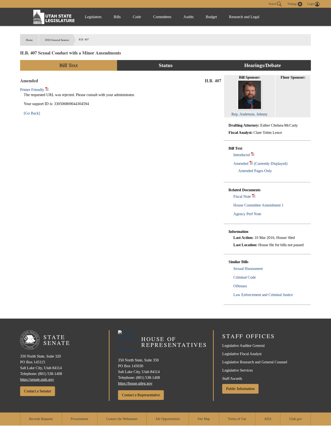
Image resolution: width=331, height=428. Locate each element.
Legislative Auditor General (243, 346)
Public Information (240, 389)
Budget (211, 17)
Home (29, 39)
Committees (162, 17)
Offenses (240, 286)
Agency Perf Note (247, 214)
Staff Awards (232, 378)
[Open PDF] (252, 155)
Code (137, 17)
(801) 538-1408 (50, 374)
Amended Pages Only (255, 171)
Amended (240, 163)
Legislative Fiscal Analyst (241, 354)
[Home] (54, 17)
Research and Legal (244, 17)
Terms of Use (237, 419)
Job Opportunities (168, 419)
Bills (117, 17)
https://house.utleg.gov (135, 383)
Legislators (93, 17)
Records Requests (41, 419)
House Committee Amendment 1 (258, 205)
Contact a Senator (37, 391)
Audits (188, 17)
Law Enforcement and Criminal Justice (263, 295)
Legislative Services (237, 370)
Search (272, 3)
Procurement (79, 419)
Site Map (203, 419)
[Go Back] (32, 113)
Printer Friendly (32, 90)
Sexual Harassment (248, 269)
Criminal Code (244, 277)
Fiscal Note (242, 196)
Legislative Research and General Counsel (254, 362)
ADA (267, 419)
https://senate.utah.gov (37, 379)
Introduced (241, 155)
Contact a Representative (141, 395)
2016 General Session (57, 39)
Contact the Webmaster (122, 419)
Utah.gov (295, 419)
